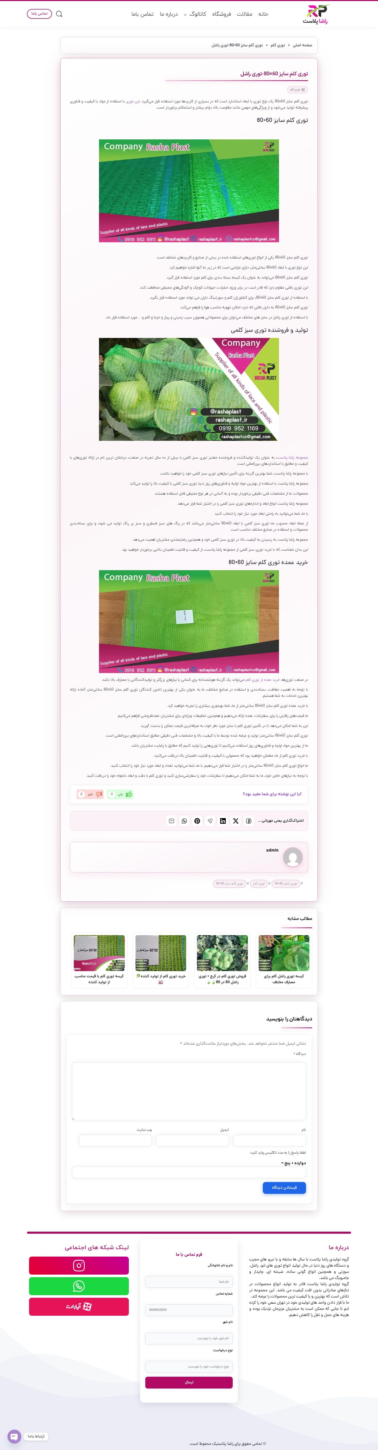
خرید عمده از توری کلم (263, 679)
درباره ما (169, 14)
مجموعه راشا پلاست (292, 457)
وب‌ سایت (144, 1130)
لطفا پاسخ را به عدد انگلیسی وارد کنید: (277, 1153)
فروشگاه (221, 14)
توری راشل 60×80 (286, 883)
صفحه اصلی (302, 45)
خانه (263, 14)
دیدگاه (299, 1054)
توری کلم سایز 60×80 (229, 883)
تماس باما (142, 14)
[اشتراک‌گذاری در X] (236, 821)
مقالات (244, 14)
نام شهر (228, 1322)
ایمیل (224, 1130)
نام (304, 1130)
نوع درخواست (223, 1350)
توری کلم (278, 45)
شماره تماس (224, 1294)
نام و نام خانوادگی (220, 1265)
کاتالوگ (198, 14)
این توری (133, 101)
